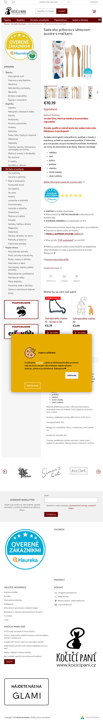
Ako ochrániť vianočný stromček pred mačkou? (23, 656)
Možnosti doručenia (52, 115)
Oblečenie (13, 139)
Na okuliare (13, 157)
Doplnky (9, 103)
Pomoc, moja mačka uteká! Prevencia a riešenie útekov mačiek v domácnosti (26, 636)
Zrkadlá (12, 220)
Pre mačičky (14, 173)
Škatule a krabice (16, 216)
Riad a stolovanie (16, 181)
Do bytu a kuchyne (14, 169)
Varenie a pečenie (17, 176)
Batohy (11, 115)
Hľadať (61, 11)
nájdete (64, 233)
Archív (9, 661)
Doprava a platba (11, 592)
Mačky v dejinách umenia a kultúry (17, 652)
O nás (6, 620)
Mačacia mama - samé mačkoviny (71, 600)
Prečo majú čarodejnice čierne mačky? (19, 631)
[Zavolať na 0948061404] (8, 2)
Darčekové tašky (16, 277)
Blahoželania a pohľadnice (21, 273)
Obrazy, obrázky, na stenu (20, 235)
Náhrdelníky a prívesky (19, 88)
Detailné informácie (51, 268)
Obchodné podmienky (13, 600)
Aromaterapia (15, 204)
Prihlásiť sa (51, 514)
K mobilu (12, 161)
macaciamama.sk (65, 604)
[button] (98, 471)
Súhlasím (71, 375)
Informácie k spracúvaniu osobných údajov (21, 608)
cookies (39, 362)
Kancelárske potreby (18, 251)
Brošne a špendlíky (17, 95)
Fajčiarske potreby (17, 243)
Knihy (10, 293)
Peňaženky (13, 119)
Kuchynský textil (16, 184)
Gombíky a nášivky (17, 165)
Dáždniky (12, 143)
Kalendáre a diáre (16, 263)
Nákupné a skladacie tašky (21, 111)
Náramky (12, 92)
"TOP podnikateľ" (65, 240)
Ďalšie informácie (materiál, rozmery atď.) (63, 182)
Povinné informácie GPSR (57, 259)
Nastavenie (32, 385)
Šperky (8, 72)
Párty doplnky (14, 281)
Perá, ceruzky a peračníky (20, 255)
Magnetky (13, 228)
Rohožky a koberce (17, 239)
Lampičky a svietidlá (18, 200)
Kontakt (7, 596)
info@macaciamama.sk (67, 592)
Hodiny (11, 196)
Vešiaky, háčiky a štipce (19, 224)
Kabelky (12, 107)
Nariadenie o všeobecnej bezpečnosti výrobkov (23, 612)
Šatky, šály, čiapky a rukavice (22, 135)
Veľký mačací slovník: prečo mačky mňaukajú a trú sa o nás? (26, 647)
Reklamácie (8, 604)
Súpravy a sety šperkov (19, 80)
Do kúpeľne (13, 188)
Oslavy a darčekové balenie (21, 289)
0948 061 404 (63, 596)
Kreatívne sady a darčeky (20, 285)
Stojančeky (13, 212)
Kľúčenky (12, 131)
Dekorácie (13, 231)
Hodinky (12, 127)
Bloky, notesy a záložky (19, 259)
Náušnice (12, 84)
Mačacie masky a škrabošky (21, 153)
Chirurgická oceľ (16, 76)
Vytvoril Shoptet (92, 717)
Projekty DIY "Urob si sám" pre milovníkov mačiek (23, 642)
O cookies (8, 616)
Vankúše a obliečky (17, 208)
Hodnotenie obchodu (49, 2)
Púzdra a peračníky (17, 123)
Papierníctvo (11, 247)
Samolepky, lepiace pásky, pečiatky (21, 268)
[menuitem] (7, 20)
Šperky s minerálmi (17, 99)
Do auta (12, 192)
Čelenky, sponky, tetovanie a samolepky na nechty (22, 148)
